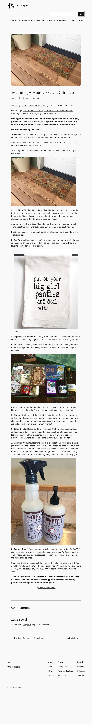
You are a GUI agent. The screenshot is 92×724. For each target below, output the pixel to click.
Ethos (33, 98)
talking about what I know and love (29, 105)
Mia (27, 98)
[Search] (81, 14)
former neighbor (44, 429)
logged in (27, 625)
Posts (37, 98)
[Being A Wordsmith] (46, 588)
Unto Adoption (22, 5)
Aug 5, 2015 (15, 98)
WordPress (22, 687)
